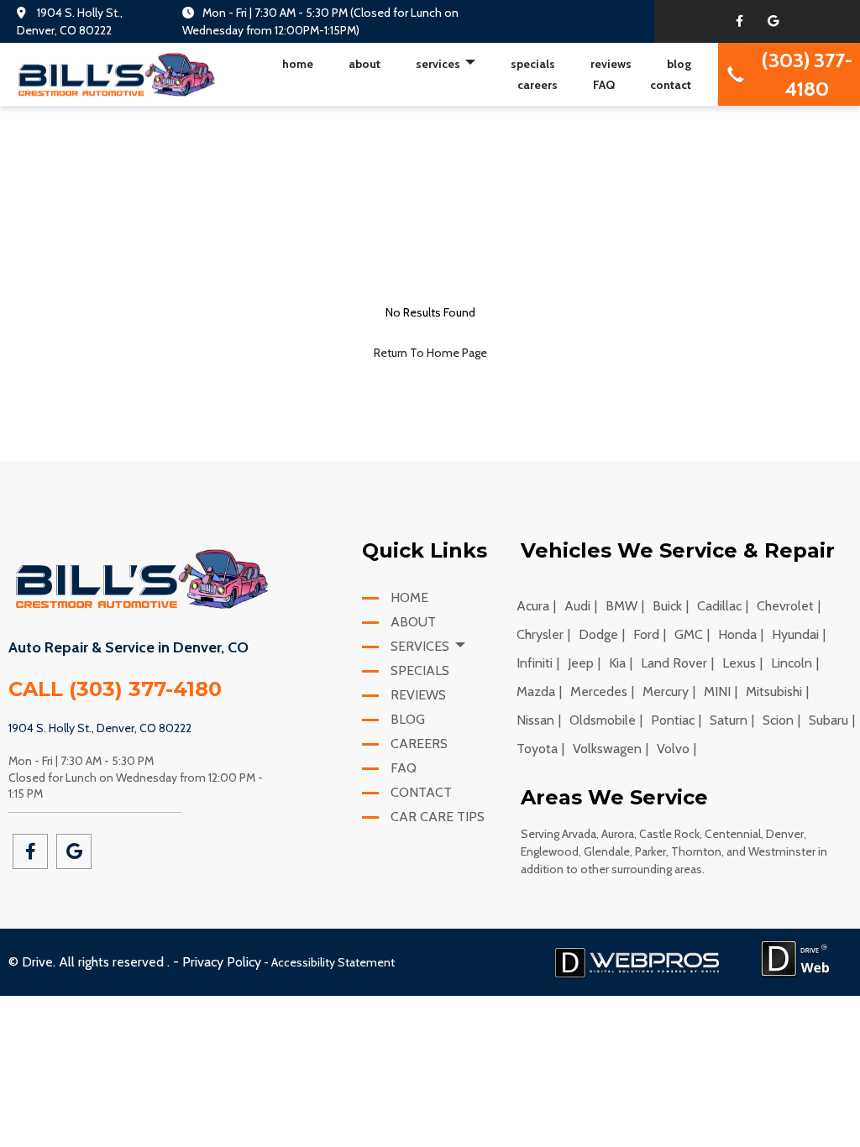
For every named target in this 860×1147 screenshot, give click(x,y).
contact (670, 84)
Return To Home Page (430, 352)
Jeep (581, 663)
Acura (533, 606)
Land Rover (674, 663)
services (439, 63)
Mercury (665, 691)
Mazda (536, 691)
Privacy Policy (221, 962)
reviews (611, 63)
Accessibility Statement (333, 962)
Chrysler (540, 634)
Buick (667, 606)
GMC (688, 634)
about (364, 63)
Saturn (728, 720)
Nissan (535, 720)
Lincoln (791, 663)
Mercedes (598, 691)
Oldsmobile (602, 720)
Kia (617, 663)
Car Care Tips (436, 817)
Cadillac (719, 606)
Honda (737, 634)
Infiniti (535, 663)
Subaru (828, 720)
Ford (646, 634)
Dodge (598, 634)
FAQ (604, 84)
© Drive (30, 962)
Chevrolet (785, 606)
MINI (717, 691)
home (297, 63)
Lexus (739, 663)
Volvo (673, 749)
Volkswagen (607, 749)
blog (679, 63)
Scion (778, 720)
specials (533, 63)
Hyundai (795, 634)
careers (537, 84)
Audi (577, 606)
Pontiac (673, 720)
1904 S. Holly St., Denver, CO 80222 (99, 728)
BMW (621, 606)
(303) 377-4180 (145, 689)
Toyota (537, 749)
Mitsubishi (774, 691)
